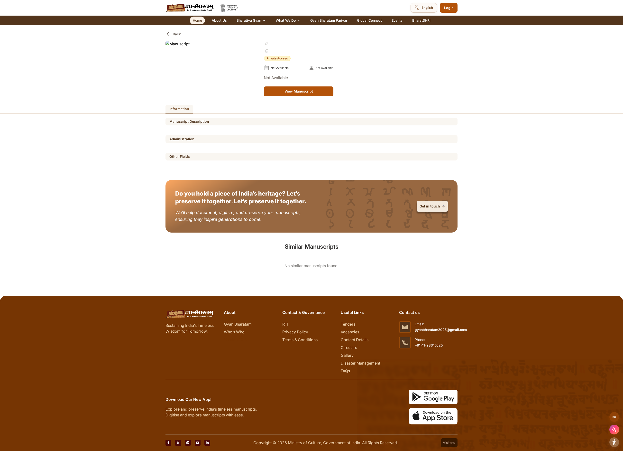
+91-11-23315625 (429, 345)
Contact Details (354, 339)
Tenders (348, 324)
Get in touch (430, 206)
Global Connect (369, 20)
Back (173, 34)
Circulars (349, 347)
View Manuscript (298, 91)
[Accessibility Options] (614, 442)
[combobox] (424, 8)
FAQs (345, 370)
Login (449, 8)
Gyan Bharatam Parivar (328, 20)
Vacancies (350, 331)
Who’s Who (234, 331)
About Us (219, 20)
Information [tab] (179, 109)
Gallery (347, 355)
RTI (285, 324)
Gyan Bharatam (238, 324)
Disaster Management (360, 363)
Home (197, 20)
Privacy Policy (295, 331)
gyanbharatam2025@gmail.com (441, 330)
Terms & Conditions (300, 339)
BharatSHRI (421, 20)
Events (397, 20)
